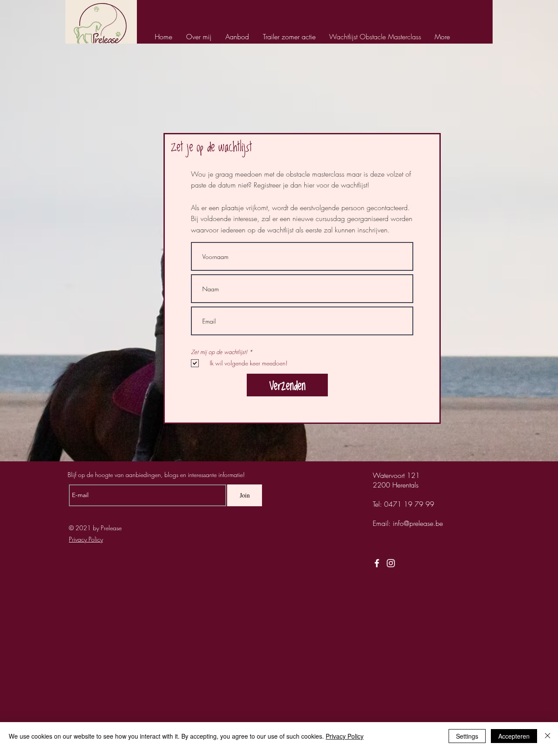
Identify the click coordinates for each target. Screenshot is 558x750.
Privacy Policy (345, 736)
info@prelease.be (418, 523)
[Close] (547, 736)
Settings (467, 736)
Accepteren (514, 736)
